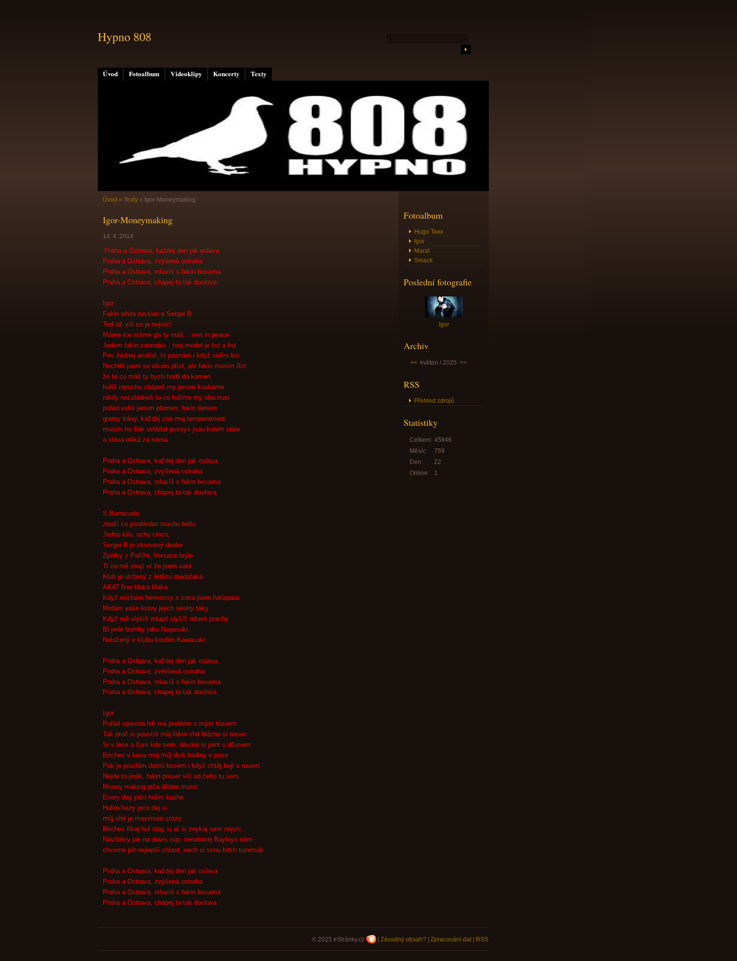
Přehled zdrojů (434, 400)
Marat (422, 250)
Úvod (110, 74)
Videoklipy (186, 74)
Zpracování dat (451, 939)
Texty (259, 74)
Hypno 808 (124, 37)
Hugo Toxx (428, 231)
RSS (482, 939)
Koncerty (226, 74)
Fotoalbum (144, 74)
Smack (423, 260)
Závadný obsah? (403, 939)
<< (413, 362)
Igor (419, 241)
